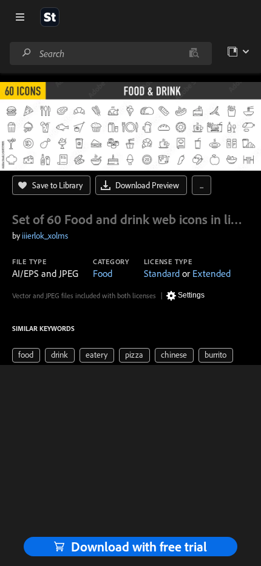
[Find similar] (194, 53)
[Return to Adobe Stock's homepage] (49, 17)
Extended (211, 273)
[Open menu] (20, 17)
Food (102, 273)
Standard (162, 273)
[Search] (26, 53)
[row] (26, 355)
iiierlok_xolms (45, 235)
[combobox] (110, 53)
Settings (191, 295)
